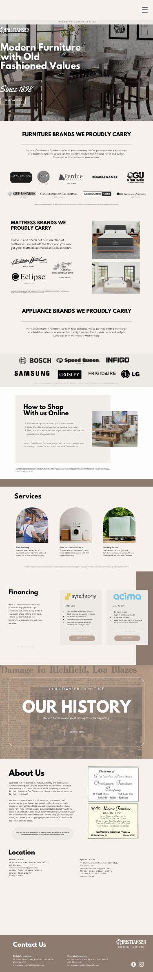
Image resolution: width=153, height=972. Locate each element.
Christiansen (131, 942)
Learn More (77, 732)
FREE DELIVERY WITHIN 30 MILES (77, 22)
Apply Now (81, 637)
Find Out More (13, 100)
